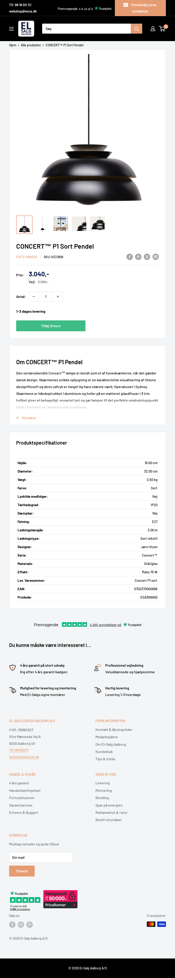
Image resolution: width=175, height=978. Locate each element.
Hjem (12, 45)
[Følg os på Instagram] (21, 924)
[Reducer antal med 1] (34, 296)
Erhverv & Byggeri (23, 812)
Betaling (102, 797)
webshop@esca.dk (24, 757)
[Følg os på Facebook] (12, 924)
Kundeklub (104, 751)
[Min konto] (153, 28)
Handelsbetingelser (25, 790)
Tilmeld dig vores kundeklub (143, 8)
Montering (103, 790)
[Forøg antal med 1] (58, 296)
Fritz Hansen (26, 257)
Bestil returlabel (108, 819)
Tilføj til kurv (51, 326)
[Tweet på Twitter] (147, 256)
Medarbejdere (106, 737)
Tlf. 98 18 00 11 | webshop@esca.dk (23, 8)
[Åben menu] (11, 29)
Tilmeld (22, 871)
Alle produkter (31, 45)
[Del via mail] (155, 256)
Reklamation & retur (111, 812)
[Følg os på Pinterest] (29, 924)
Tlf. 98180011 (18, 750)
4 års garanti (19, 783)
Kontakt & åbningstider (114, 729)
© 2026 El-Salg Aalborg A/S (87, 968)
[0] (162, 28)
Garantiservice (21, 805)
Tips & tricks (105, 759)
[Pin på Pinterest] (138, 256)
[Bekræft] (136, 29)
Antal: (21, 296)
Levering (102, 783)
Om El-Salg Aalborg (110, 744)
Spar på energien (109, 805)
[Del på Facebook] (129, 256)
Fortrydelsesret (21, 797)
